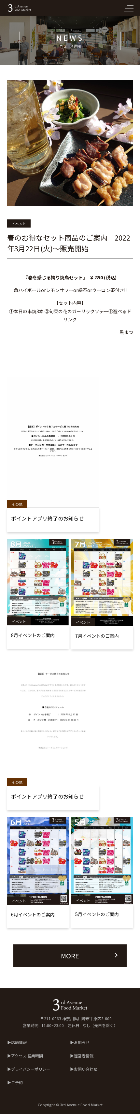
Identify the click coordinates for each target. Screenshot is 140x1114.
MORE (70, 955)
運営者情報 (83, 1055)
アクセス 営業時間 (27, 1055)
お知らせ (82, 1042)
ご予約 (17, 1082)
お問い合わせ (85, 1069)
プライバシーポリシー (30, 1069)
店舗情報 (19, 1042)
